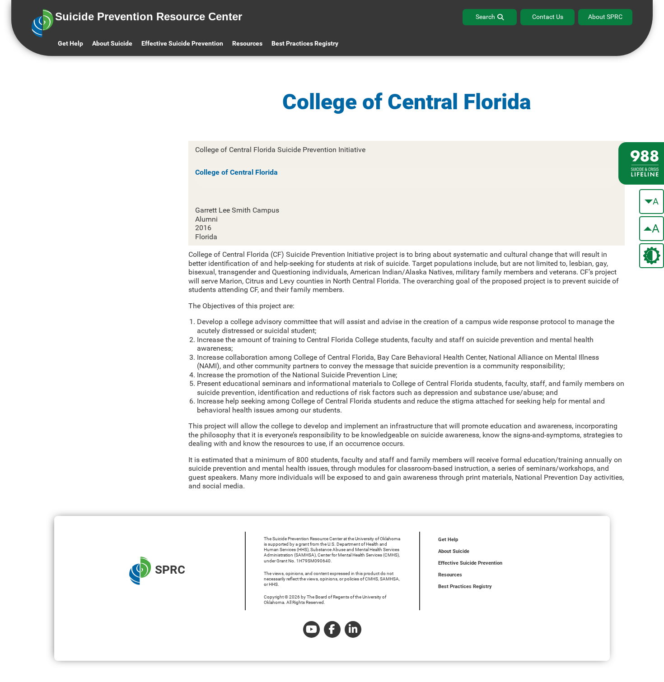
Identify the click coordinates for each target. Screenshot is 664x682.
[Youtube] (311, 629)
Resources (450, 575)
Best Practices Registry (304, 43)
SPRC (170, 570)
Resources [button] (247, 43)
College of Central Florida (236, 172)
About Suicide (112, 43)
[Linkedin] (353, 629)
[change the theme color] (651, 255)
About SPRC (605, 16)
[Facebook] (332, 629)
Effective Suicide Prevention (470, 563)
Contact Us (547, 16)
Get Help (70, 43)
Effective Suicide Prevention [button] (182, 43)
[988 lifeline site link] (641, 163)
